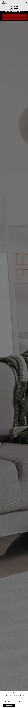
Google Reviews (21, 11)
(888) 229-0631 (6, 12)
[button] (26, 2)
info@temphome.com (14, 12)
